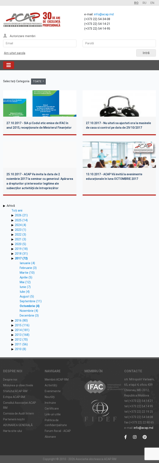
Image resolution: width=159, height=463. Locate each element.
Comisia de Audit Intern (18, 413)
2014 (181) (22, 330)
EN (152, 3)
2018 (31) (21, 253)
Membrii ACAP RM (57, 379)
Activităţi (51, 385)
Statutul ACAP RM (15, 391)
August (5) (27, 296)
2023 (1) (20, 230)
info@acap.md (104, 14)
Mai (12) (25, 282)
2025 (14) (21, 220)
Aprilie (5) (26, 277)
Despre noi (10, 379)
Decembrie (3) (29, 315)
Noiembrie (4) (29, 311)
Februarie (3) (28, 268)
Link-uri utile (53, 414)
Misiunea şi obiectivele (18, 385)
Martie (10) (27, 272)
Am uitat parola (14, 53)
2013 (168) (22, 335)
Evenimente (53, 391)
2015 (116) (22, 325)
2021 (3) (20, 239)
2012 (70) (21, 339)
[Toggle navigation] (8, 65)
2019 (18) (21, 249)
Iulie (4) (25, 292)
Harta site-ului (12, 431)
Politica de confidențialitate (56, 422)
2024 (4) (20, 225)
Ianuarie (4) (27, 263)
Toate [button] (37, 81)
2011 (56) (21, 344)
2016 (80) (21, 320)
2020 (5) (20, 244)
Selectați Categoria (16, 81)
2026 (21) (21, 215)
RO (136, 3)
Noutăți (50, 397)
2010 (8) (20, 349)
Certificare (52, 408)
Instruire (50, 402)
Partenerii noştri (14, 419)
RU (144, 3)
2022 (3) (20, 234)
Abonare (50, 436)
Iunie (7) (25, 287)
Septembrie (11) (31, 301)
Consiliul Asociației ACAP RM (19, 405)
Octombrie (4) (30, 306)
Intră (146, 53)
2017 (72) (21, 258)
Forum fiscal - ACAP (58, 431)
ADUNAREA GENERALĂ (18, 425)
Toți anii (16, 210)
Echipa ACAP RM (14, 397)
